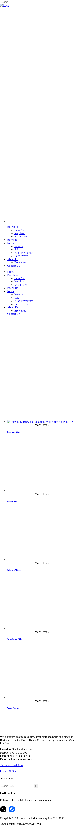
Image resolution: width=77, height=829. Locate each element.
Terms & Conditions (11, 765)
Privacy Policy (8, 771)
